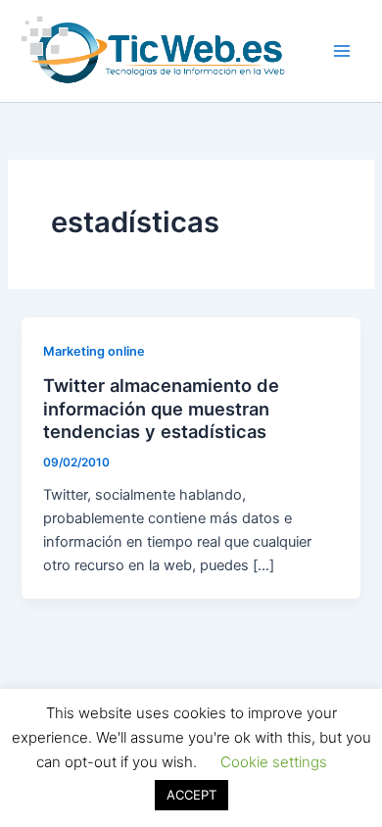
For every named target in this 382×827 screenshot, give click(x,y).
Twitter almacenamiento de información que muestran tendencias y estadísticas (161, 408)
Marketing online (94, 351)
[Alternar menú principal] (341, 51)
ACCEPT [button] (191, 795)
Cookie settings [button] (273, 762)
